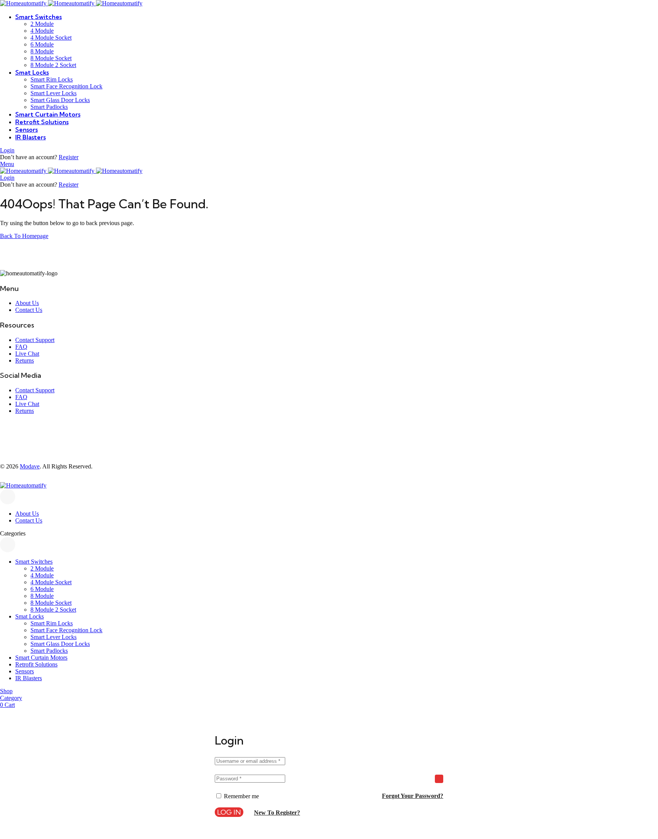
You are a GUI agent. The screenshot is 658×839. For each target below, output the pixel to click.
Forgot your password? (412, 796)
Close (7, 496)
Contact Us (28, 310)
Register (68, 157)
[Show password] (439, 779)
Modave (30, 466)
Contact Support (34, 340)
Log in (229, 812)
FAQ (21, 347)
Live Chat (27, 353)
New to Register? (277, 812)
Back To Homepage (24, 236)
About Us (27, 303)
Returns (24, 360)
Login (7, 150)
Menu (7, 164)
